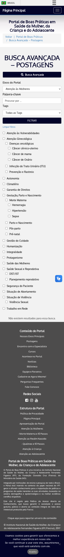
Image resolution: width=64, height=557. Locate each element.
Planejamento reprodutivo (24, 279)
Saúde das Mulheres (18, 263)
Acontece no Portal (32, 356)
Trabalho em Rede (17, 308)
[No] (59, 544)
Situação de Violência (19, 297)
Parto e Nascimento (20, 222)
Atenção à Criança (32, 449)
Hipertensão (19, 210)
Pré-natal (14, 234)
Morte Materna (17, 200)
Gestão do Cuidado (18, 240)
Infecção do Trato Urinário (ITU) (27, 166)
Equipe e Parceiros (32, 371)
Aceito (33, 551)
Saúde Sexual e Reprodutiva (23, 268)
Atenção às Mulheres (32, 428)
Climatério (13, 184)
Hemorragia (19, 204)
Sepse (15, 216)
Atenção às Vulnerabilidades (23, 133)
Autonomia (13, 178)
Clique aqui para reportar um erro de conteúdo (32, 518)
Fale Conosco (32, 386)
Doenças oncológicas (21, 143)
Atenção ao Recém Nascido (32, 438)
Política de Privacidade (32, 413)
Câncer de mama (21, 153)
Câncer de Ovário (22, 159)
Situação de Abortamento (21, 291)
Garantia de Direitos (18, 189)
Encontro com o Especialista (32, 346)
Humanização (14, 246)
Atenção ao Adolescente (32, 453)
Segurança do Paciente (20, 285)
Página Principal (14, 10)
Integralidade (14, 251)
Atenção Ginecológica (19, 138)
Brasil (7, 2)
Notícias (32, 361)
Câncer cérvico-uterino (25, 148)
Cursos (32, 351)
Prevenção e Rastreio (21, 171)
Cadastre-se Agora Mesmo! (32, 376)
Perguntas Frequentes (32, 381)
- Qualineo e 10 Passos (33, 443)
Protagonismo (15, 257)
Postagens (32, 341)
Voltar (8, 36)
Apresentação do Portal (32, 423)
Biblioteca (32, 366)
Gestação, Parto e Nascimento (24, 195)
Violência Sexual (18, 302)
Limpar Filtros (9, 127)
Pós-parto (14, 228)
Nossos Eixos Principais (32, 336)
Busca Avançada (34, 74)
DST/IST (14, 273)
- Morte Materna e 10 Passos (33, 433)
